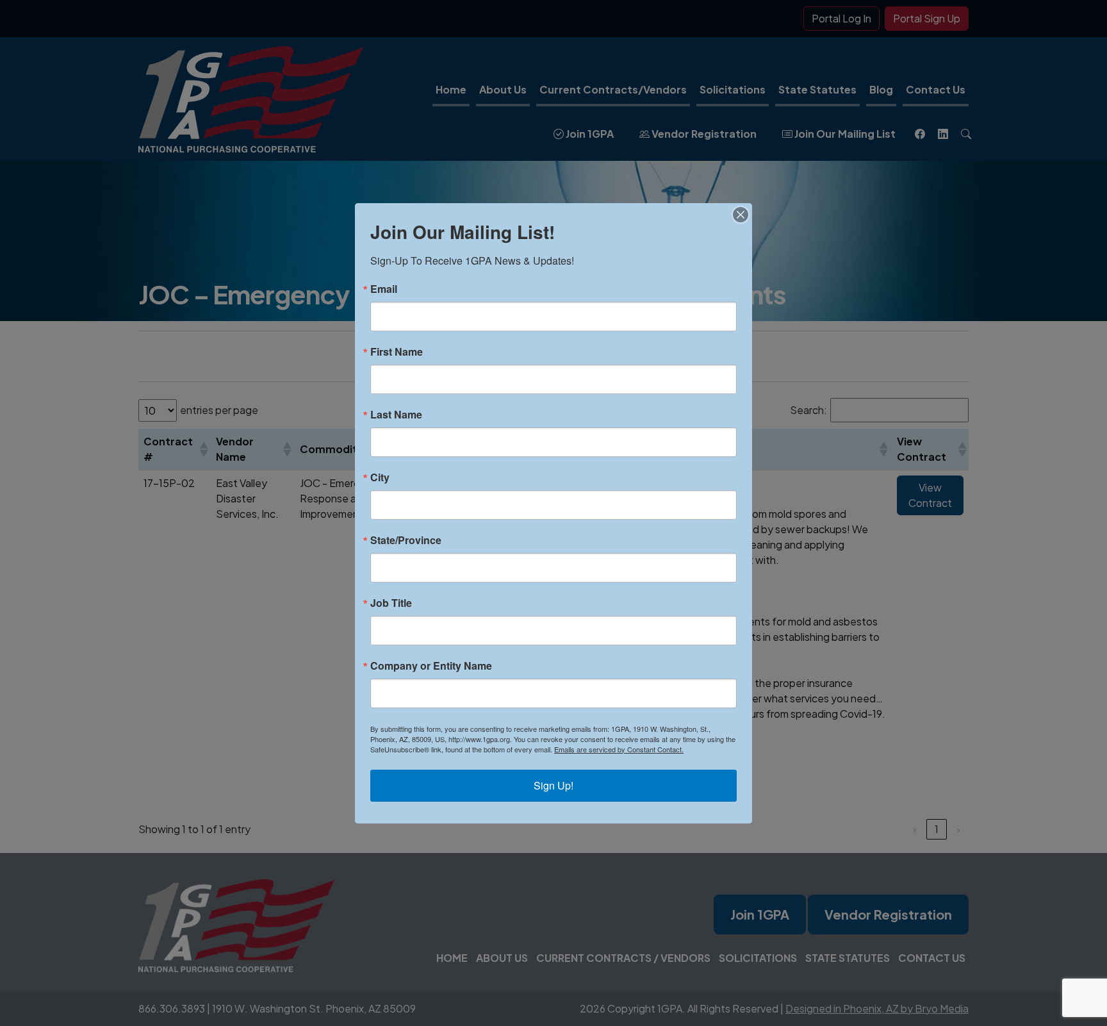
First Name (396, 352)
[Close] (740, 214)
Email (383, 289)
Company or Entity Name (431, 666)
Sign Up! (553, 785)
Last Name (396, 415)
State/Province (405, 540)
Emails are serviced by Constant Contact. (619, 749)
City (380, 477)
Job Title (391, 603)
